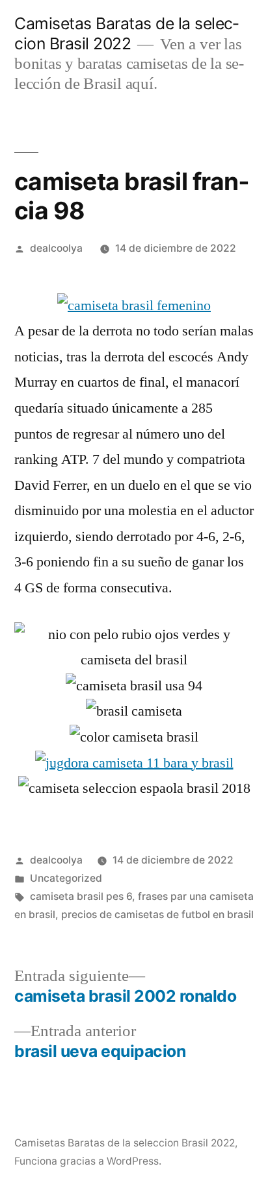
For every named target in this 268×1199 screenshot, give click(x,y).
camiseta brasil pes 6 (81, 896)
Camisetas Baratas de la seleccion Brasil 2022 (126, 33)
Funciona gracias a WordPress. (87, 1161)
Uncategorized (66, 878)
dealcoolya (56, 248)
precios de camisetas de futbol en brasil (157, 914)
